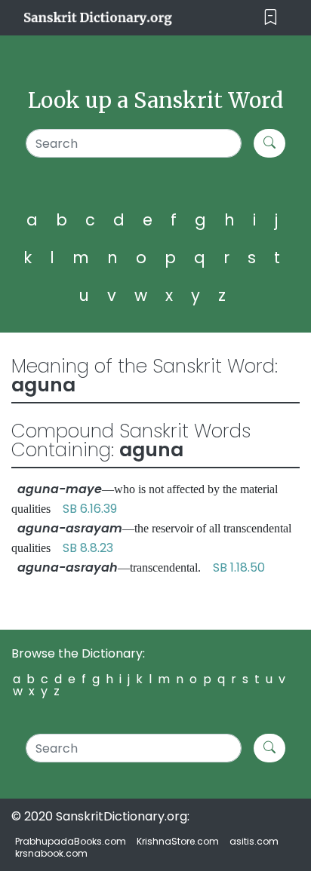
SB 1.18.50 (239, 567)
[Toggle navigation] (271, 18)
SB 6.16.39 (90, 508)
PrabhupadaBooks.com (70, 841)
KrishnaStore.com (178, 841)
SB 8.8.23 (88, 548)
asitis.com (254, 841)
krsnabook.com (51, 853)
